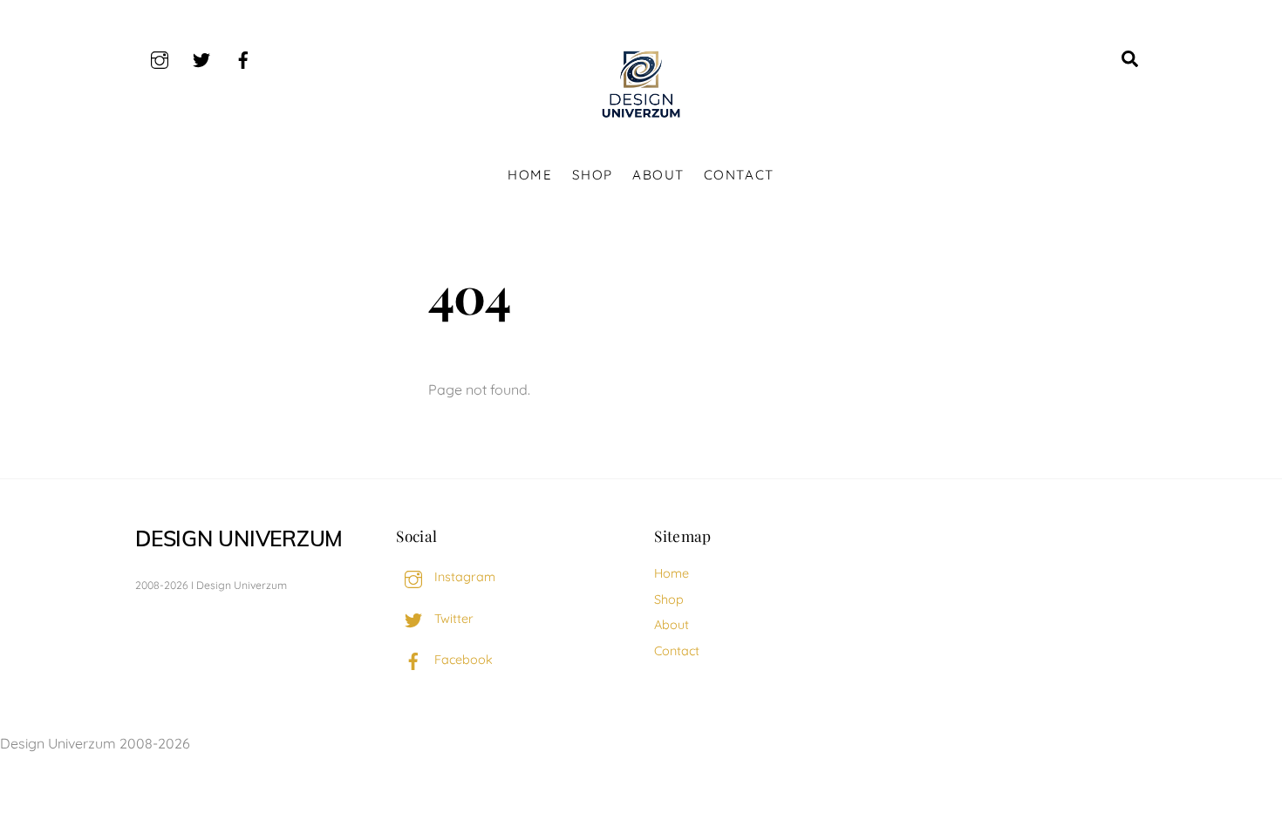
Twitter (452, 618)
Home (530, 174)
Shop (592, 174)
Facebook (462, 659)
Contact (739, 174)
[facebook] (243, 57)
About (658, 174)
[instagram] (159, 57)
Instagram (463, 577)
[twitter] (201, 57)
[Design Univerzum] (641, 118)
